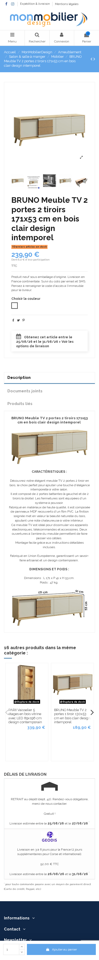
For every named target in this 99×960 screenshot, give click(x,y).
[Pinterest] (23, 320)
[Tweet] (18, 320)
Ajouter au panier (64, 949)
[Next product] (94, 59)
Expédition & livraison (35, 4)
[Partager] (13, 320)
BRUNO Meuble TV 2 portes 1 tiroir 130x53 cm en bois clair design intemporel (72, 716)
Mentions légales (66, 4)
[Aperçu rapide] (44, 671)
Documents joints (25, 391)
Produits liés (19, 403)
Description (19, 377)
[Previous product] (92, 59)
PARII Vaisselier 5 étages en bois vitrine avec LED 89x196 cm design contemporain (25, 716)
